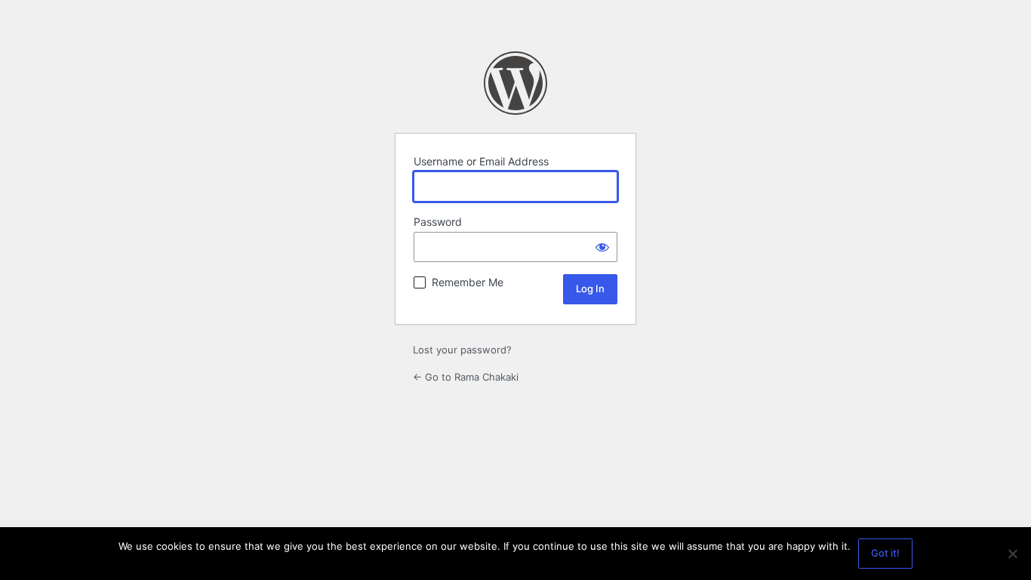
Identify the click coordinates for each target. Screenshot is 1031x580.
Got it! (885, 553)
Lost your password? (462, 350)
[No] (1012, 553)
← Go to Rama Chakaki (466, 377)
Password (438, 221)
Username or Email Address (481, 161)
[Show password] (602, 247)
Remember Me (467, 282)
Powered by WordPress (515, 83)
